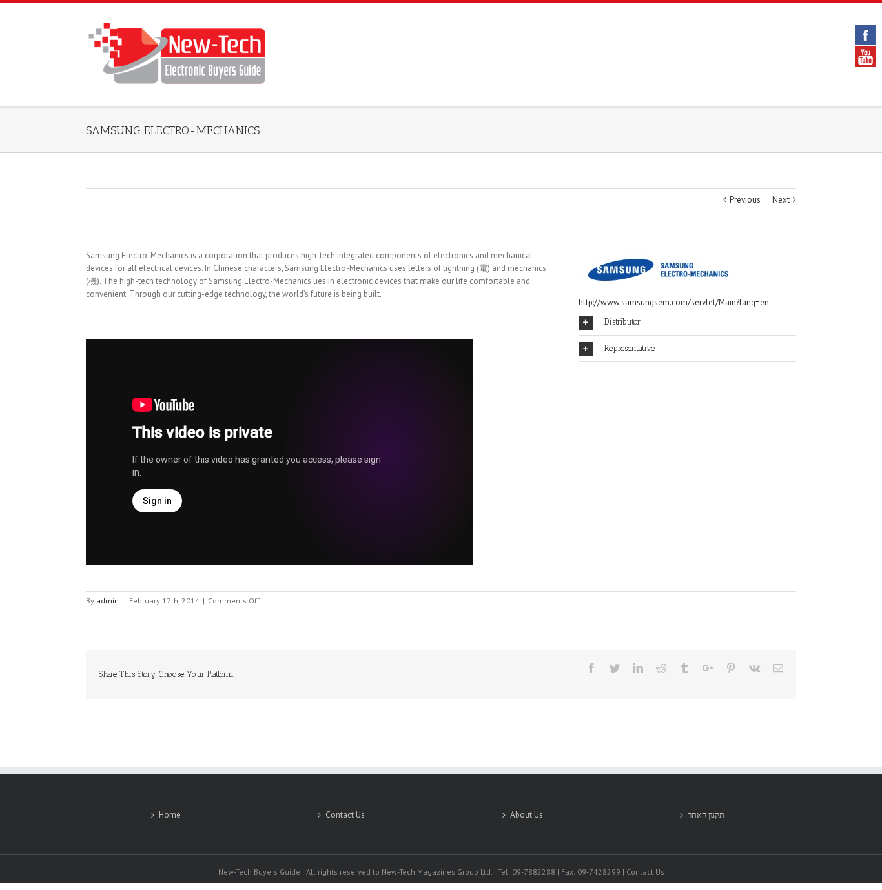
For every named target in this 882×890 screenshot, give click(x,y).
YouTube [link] (865, 56)
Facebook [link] (865, 35)
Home (170, 814)
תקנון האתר (706, 814)
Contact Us (345, 814)
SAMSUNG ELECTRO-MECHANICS (173, 130)
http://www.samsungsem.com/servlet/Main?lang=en (674, 302)
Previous (745, 199)
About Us (526, 814)
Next (781, 199)
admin (107, 600)
